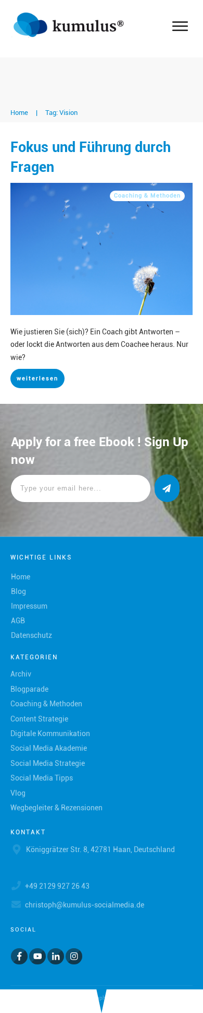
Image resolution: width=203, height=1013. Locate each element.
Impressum (29, 606)
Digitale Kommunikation (50, 733)
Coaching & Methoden (147, 195)
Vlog (18, 793)
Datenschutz (31, 635)
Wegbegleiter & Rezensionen (56, 808)
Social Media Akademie (48, 748)
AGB (18, 620)
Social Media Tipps (41, 778)
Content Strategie (39, 719)
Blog (18, 591)
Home (20, 577)
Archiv (20, 674)
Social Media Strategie (47, 763)
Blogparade (29, 689)
